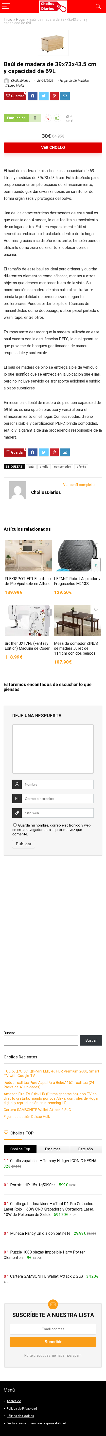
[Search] (98, 6)
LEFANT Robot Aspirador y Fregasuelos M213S (77, 581)
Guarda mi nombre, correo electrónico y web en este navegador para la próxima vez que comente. (51, 829)
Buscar (9, 1033)
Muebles (83, 80)
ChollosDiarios (20, 80)
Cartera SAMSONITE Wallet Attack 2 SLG (37, 1110)
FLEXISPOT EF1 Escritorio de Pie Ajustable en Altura (28, 581)
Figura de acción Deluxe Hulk (27, 1116)
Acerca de (14, 1401)
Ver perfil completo (79, 485)
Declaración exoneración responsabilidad (36, 1423)
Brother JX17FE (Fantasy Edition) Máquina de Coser (27, 646)
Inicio (8, 20)
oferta (81, 466)
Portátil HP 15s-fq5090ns (32, 1185)
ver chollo (53, 147)
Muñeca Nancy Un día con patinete (40, 1233)
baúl (31, 466)
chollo (44, 466)
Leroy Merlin (16, 85)
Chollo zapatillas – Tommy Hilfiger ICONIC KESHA (53, 1160)
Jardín (73, 80)
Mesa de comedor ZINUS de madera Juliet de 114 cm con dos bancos (76, 648)
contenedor (62, 466)
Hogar (21, 20)
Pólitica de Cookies (20, 1416)
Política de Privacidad (22, 1408)
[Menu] (6, 6)
